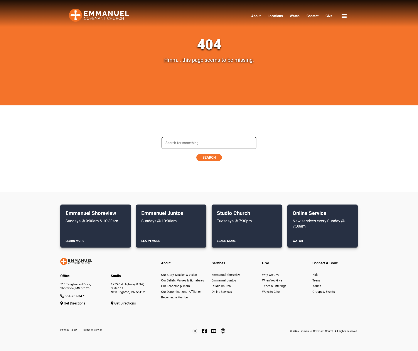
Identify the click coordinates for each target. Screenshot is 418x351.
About (256, 16)
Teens (316, 280)
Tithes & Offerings (274, 286)
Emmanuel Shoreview (226, 274)
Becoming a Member (175, 297)
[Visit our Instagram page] (196, 331)
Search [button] (209, 157)
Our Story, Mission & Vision (179, 274)
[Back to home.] (99, 16)
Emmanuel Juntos (224, 280)
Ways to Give (271, 291)
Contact (313, 16)
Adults (316, 286)
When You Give (272, 280)
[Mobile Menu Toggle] (344, 16)
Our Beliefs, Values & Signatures (182, 280)
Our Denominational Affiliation (181, 291)
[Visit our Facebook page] (205, 331)
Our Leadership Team (175, 286)
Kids (315, 274)
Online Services (222, 291)
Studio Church (221, 286)
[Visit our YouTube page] (214, 331)
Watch (295, 16)
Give (328, 16)
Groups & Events (323, 291)
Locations (275, 16)
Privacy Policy (68, 329)
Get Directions (74, 303)
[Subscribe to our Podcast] (223, 331)
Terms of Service (92, 329)
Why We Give (270, 274)
